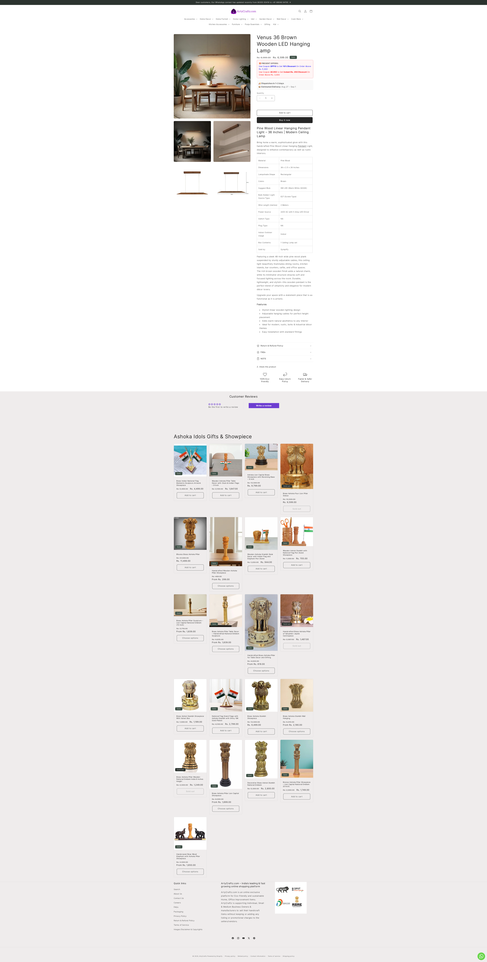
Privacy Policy (180, 916)
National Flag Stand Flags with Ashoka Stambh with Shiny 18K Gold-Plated (225, 718)
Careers (177, 903)
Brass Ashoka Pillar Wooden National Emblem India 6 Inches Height (189, 779)
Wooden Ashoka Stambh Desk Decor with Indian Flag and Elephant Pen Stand (260, 556)
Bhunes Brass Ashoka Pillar (188, 554)
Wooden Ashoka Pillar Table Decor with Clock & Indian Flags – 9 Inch (225, 483)
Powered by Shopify (214, 956)
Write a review (264, 405)
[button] (190, 19)
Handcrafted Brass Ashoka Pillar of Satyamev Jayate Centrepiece (297, 633)
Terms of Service (181, 925)
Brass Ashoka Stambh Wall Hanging (294, 717)
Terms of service (274, 956)
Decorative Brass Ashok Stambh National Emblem (261, 784)
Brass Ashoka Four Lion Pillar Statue (295, 494)
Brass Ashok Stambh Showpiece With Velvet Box (190, 717)
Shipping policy (288, 956)
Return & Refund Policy (184, 920)
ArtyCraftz (203, 956)
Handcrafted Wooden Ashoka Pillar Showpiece (224, 572)
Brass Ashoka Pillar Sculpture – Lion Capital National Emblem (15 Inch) (189, 623)
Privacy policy (230, 956)
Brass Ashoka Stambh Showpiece (256, 717)
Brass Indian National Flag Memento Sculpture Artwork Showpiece (188, 483)
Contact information (257, 956)
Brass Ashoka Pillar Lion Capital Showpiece (225, 794)
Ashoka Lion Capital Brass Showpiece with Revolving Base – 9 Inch (261, 477)
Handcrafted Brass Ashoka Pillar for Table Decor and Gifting (261, 656)
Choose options (226, 586)
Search (177, 889)
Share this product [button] (267, 367)
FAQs (176, 907)
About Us (178, 894)
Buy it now (284, 120)
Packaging (178, 912)
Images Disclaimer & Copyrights (188, 929)
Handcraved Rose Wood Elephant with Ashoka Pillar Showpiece (188, 856)
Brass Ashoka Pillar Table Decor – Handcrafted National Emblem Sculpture (225, 633)
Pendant (302, 146)
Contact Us (179, 898)
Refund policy (243, 956)
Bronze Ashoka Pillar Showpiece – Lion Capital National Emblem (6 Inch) (297, 784)
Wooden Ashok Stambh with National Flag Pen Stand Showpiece (295, 553)
